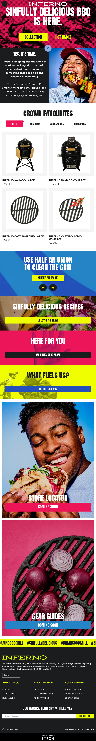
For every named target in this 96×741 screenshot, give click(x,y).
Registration (41, 698)
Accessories (9, 694)
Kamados (7, 689)
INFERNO (14, 729)
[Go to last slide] (43, 288)
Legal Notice (72, 698)
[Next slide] (53, 288)
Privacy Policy (73, 689)
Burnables (8, 698)
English (7, 675)
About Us (39, 689)
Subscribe (85, 716)
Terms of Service (74, 694)
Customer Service (44, 694)
